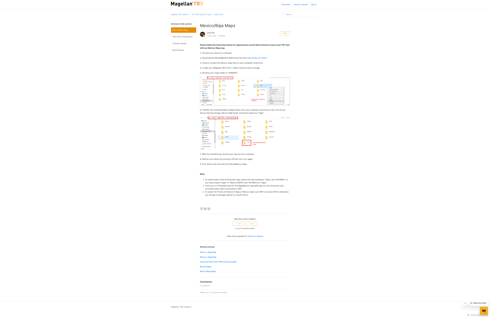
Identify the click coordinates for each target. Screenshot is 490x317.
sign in (208, 292)
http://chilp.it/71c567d (257, 58)
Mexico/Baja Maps (180, 30)
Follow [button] (285, 33)
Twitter (205, 208)
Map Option (219, 14)
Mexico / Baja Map (208, 252)
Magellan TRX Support (179, 14)
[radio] (238, 224)
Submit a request (300, 4)
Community (285, 4)
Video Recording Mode (182, 36)
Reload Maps (206, 266)
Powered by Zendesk (479, 315)
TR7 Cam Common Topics (202, 14)
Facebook (201, 208)
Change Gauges (179, 43)
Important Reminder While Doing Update (218, 262)
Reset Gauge (178, 50)
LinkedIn (209, 208)
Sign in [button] (313, 4)
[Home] (187, 6)
